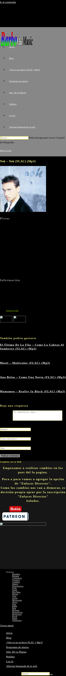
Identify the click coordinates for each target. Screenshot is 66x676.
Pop (14, 604)
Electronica (17, 586)
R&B (14, 606)
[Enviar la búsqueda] (51, 674)
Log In (9, 661)
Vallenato (17, 620)
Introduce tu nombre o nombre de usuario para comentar (30, 424)
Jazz (14, 596)
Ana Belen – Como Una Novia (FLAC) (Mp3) (33, 377)
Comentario (6, 419)
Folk (14, 588)
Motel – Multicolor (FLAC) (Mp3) (25, 362)
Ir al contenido (8, 2)
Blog (8, 637)
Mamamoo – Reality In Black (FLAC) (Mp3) (32, 391)
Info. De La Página (16, 651)
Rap (14, 608)
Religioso (17, 614)
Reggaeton (17, 612)
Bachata (16, 574)
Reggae (15, 610)
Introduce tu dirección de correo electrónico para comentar (32, 434)
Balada (15, 576)
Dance (15, 584)
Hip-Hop (16, 592)
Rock (14, 616)
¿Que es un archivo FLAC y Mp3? (24, 642)
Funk (14, 590)
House (15, 594)
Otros (14, 602)
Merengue (17, 600)
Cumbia (16, 582)
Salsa (14, 618)
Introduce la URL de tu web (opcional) (21, 443)
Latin (14, 598)
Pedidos (10, 656)
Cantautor (17, 578)
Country (16, 580)
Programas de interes (17, 647)
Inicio (9, 633)
